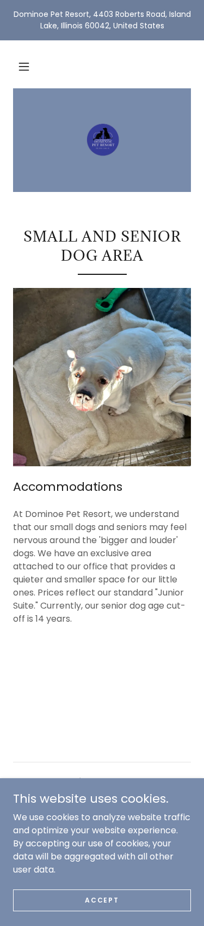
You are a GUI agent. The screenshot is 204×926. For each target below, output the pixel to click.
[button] (24, 66)
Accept (102, 899)
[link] (102, 140)
